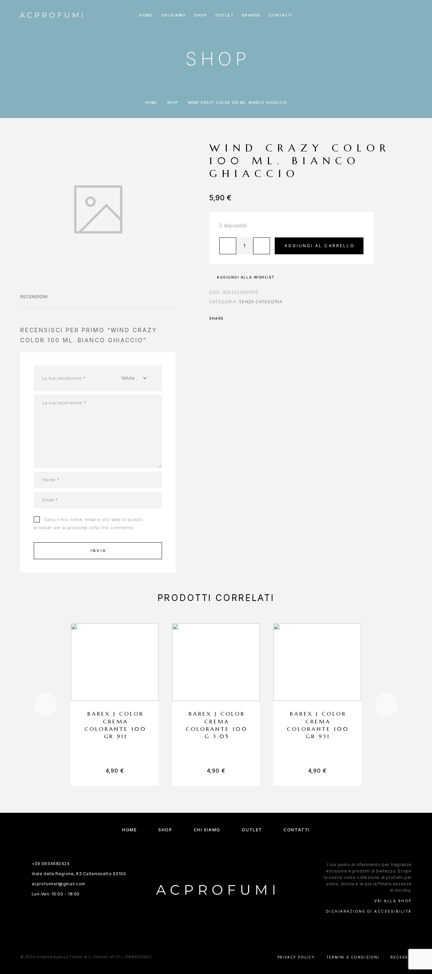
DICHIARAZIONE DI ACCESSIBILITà (369, 911)
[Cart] (412, 15)
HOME (146, 15)
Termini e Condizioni (352, 957)
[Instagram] (222, 926)
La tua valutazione (64, 378)
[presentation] (45, 704)
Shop (172, 103)
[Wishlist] (397, 15)
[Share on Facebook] (230, 318)
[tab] (34, 300)
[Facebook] (209, 926)
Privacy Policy (296, 957)
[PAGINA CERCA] (367, 15)
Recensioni (34, 296)
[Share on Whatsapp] (239, 318)
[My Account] (382, 15)
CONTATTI (281, 15)
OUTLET (224, 15)
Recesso (401, 957)
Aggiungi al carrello (320, 245)
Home (151, 103)
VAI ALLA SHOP (393, 901)
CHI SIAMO (173, 15)
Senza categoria (260, 301)
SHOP (200, 15)
